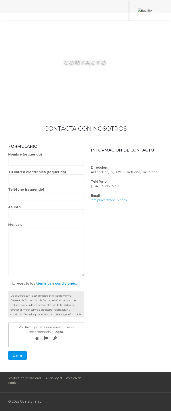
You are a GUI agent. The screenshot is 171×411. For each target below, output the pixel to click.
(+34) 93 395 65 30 (105, 186)
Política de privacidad (24, 378)
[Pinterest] (140, 401)
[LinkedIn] (134, 401)
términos (43, 283)
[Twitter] (122, 401)
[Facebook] (116, 401)
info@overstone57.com (109, 200)
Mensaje (15, 225)
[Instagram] (146, 401)
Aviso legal (53, 378)
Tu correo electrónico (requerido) (37, 172)
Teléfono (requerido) (26, 190)
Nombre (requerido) (25, 154)
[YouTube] (128, 401)
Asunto (14, 207)
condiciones (65, 283)
